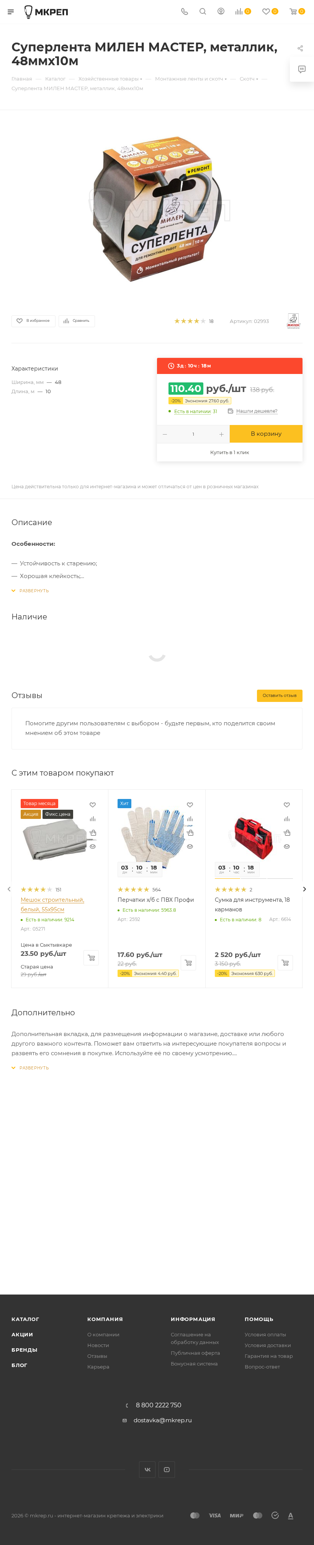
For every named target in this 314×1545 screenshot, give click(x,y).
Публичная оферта (195, 1353)
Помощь (259, 1319)
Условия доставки (268, 1345)
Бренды (24, 1350)
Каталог (25, 1319)
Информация (193, 1319)
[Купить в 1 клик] (93, 833)
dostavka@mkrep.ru (163, 1420)
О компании (103, 1334)
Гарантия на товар (269, 1356)
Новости (98, 1345)
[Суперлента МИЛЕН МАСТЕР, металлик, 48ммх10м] (157, 209)
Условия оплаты (265, 1334)
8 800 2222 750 (159, 1405)
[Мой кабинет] (221, 12)
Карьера (98, 1367)
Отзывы (97, 1356)
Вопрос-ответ (262, 1367)
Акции (22, 1334)
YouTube (167, 1469)
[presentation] (9, 889)
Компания (105, 1319)
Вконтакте (147, 1469)
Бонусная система (194, 1364)
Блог (19, 1365)
